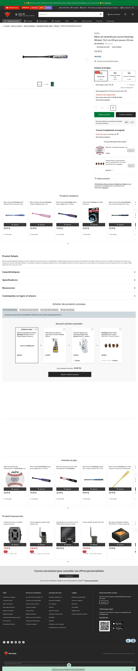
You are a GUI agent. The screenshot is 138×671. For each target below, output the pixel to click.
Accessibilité (75, 607)
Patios (67, 21)
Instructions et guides (31, 624)
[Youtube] (16, 642)
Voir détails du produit (103, 47)
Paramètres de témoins (9, 624)
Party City (99, 21)
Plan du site (74, 604)
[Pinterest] (19, 642)
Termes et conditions (77, 600)
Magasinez (108, 3)
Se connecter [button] (126, 7)
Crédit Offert (65, 7)
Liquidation (57, 21)
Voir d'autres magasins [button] (103, 100)
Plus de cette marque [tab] (67, 310)
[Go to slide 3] (52, 84)
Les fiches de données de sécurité (11, 617)
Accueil (7, 26)
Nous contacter (7, 620)
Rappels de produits (8, 614)
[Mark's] (42, 8)
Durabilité (51, 620)
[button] (101, 14)
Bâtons (56, 26)
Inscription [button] (75, 7)
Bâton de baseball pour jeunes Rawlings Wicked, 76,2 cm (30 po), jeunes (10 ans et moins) (113, 40)
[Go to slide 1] (39, 84)
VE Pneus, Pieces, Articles (32, 604)
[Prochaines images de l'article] (86, 59)
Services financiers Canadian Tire (34, 597)
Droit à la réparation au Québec (79, 614)
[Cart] (132, 14)
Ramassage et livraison (9, 607)
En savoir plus (103, 617)
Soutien (84, 7)
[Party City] (48, 8)
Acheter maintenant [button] (125, 114)
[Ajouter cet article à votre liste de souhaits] (113, 108)
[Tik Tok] (23, 642)
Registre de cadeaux (31, 614)
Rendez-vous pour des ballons (33, 617)
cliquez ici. (105, 187)
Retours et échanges (8, 610)
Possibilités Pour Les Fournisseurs (57, 627)
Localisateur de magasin (9, 597)
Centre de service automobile (33, 600)
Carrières (51, 607)
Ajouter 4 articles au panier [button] (70, 374)
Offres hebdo (43, 21)
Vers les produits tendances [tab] (49, 310)
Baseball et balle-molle (45, 26)
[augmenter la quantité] (96, 107)
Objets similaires (117, 47)
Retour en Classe (87, 21)
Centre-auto (110, 21)
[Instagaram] (12, 642)
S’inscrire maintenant (91, 580)
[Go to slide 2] (46, 84)
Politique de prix (76, 610)
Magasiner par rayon (13, 21)
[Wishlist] (125, 14)
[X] (8, 642)
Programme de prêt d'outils (33, 620)
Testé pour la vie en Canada (55, 614)
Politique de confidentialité (78, 597)
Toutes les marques (54, 610)
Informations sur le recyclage (56, 624)
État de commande (8, 604)
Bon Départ (51, 617)
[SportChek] (34, 8)
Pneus (75, 21)
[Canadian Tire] (25, 8)
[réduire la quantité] (108, 107)
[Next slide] (136, 209)
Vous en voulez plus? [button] (127, 87)
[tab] (101, 76)
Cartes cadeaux (30, 610)
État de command (115, 14)
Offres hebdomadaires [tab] (10, 310)
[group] (13, 551)
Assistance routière (31, 607)
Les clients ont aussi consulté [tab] (29, 310)
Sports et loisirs (16, 26)
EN (132, 7)
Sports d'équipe (29, 26)
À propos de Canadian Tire (55, 597)
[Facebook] (4, 642)
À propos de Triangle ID (54, 600)
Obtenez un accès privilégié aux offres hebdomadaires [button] (68, 669)
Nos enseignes (52, 604)
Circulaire (29, 21)
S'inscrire (103, 602)
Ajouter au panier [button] (104, 114)
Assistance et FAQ (7, 600)
